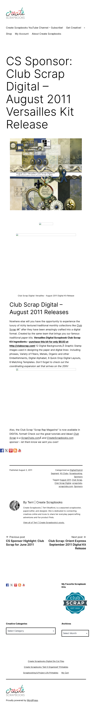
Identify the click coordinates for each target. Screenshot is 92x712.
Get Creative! (73, 27)
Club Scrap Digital (63, 483)
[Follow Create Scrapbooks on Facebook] (2, 450)
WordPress (32, 700)
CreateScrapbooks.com (60, 437)
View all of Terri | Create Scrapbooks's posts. (43, 522)
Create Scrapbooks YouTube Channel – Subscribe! (34, 27)
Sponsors (78, 476)
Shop (9, 33)
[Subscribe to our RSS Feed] (15, 450)
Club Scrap (77, 480)
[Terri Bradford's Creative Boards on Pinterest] (11, 450)
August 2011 (65, 480)
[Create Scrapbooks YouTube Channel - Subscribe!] (20, 450)
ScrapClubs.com (30, 437)
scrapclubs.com (66, 486)
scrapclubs (77, 483)
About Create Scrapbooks (46, 33)
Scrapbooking (75, 473)
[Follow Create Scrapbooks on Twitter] (6, 450)
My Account (22, 33)
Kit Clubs (64, 473)
